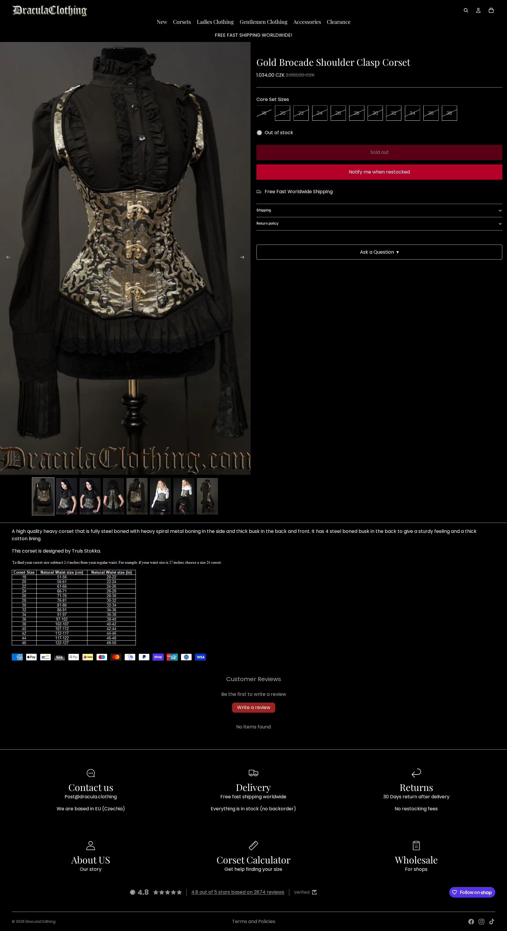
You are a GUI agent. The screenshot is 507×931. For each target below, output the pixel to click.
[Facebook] (471, 921)
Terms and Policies (253, 921)
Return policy (267, 223)
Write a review (253, 707)
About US (90, 859)
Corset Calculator (253, 859)
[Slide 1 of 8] (43, 496)
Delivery (253, 787)
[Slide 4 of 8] (113, 496)
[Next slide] (244, 258)
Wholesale (416, 859)
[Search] (465, 10)
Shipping (263, 210)
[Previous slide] (6, 258)
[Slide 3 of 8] (90, 496)
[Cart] (491, 10)
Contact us (90, 787)
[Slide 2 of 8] (66, 496)
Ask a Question (379, 252)
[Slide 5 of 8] (137, 496)
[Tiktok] (491, 921)
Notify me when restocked (379, 172)
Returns (416, 787)
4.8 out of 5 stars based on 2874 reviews (237, 892)
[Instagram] (481, 921)
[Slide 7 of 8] (184, 496)
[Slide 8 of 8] (207, 496)
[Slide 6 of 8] (160, 496)
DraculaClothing (40, 921)
